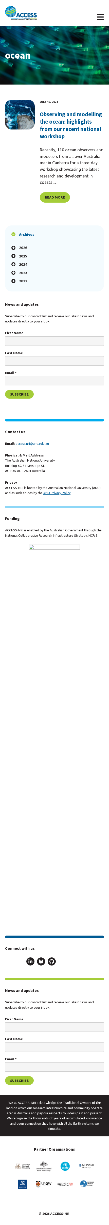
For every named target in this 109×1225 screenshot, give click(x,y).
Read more (55, 197)
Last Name (14, 353)
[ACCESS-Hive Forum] (9, 961)
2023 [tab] (23, 272)
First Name (14, 333)
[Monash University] (86, 1166)
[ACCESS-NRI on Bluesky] (41, 962)
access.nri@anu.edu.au (32, 443)
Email (10, 372)
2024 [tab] (23, 264)
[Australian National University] (22, 1166)
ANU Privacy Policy (56, 493)
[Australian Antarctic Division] (86, 1184)
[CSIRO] (65, 1166)
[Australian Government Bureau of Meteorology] (43, 1166)
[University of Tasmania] (65, 1184)
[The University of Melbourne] (22, 1184)
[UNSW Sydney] (43, 1184)
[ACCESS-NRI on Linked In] (30, 962)
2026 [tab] (23, 247)
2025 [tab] (23, 255)
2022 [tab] (23, 280)
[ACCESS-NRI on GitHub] (52, 962)
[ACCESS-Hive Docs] (20, 961)
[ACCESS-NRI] (21, 13)
